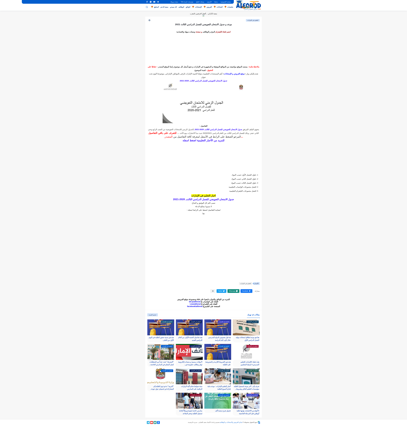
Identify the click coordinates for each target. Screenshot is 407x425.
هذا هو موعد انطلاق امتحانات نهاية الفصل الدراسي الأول (247, 338)
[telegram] (158, 1)
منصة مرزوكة (174, 2)
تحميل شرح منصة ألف (223, 411)
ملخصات (230, 7)
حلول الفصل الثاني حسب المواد (243, 179)
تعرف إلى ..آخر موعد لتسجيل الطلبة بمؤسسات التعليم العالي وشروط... (246, 387)
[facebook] (147, 1)
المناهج (156, 7)
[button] (246, 291)
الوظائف (181, 7)
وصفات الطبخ (200, 2)
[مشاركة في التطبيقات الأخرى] (212, 291)
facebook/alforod (194, 306)
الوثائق (188, 7)
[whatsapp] (150, 1)
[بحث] (146, 7)
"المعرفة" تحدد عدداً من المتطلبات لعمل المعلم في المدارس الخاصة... (161, 363)
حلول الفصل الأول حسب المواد (244, 175)
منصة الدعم (164, 7)
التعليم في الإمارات (252, 20)
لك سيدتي (173, 7)
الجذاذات (220, 7)
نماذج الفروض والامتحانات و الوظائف (231, 422)
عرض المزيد (152, 315)
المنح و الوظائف (209, 32)
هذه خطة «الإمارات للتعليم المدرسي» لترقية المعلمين (250, 363)
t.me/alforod (195, 304)
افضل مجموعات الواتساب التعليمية (242, 187)
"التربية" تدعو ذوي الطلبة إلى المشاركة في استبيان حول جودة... (162, 387)
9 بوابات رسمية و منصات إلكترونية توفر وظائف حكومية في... (190, 363)
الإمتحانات (198, 7)
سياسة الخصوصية (226, 2)
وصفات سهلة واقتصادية (185, 32)
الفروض (209, 7)
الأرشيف (209, 2)
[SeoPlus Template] (259, 422)
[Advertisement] (203, 48)
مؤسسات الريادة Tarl (187, 2)
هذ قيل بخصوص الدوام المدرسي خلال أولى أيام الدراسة (219, 338)
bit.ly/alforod (194, 302)
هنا (203, 213)
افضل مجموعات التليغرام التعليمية (242, 191)
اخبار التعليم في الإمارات (203, 195)
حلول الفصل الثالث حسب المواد (243, 183)
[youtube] (154, 1)
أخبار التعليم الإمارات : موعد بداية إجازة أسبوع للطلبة (219, 387)
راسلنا (216, 2)
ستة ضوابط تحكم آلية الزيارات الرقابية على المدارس (191, 387)
